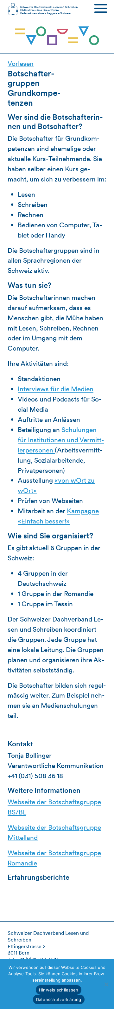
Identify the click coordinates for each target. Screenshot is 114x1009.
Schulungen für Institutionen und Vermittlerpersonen (61, 439)
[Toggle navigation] (100, 8)
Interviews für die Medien (55, 389)
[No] (106, 984)
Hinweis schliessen (59, 989)
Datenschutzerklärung (58, 999)
